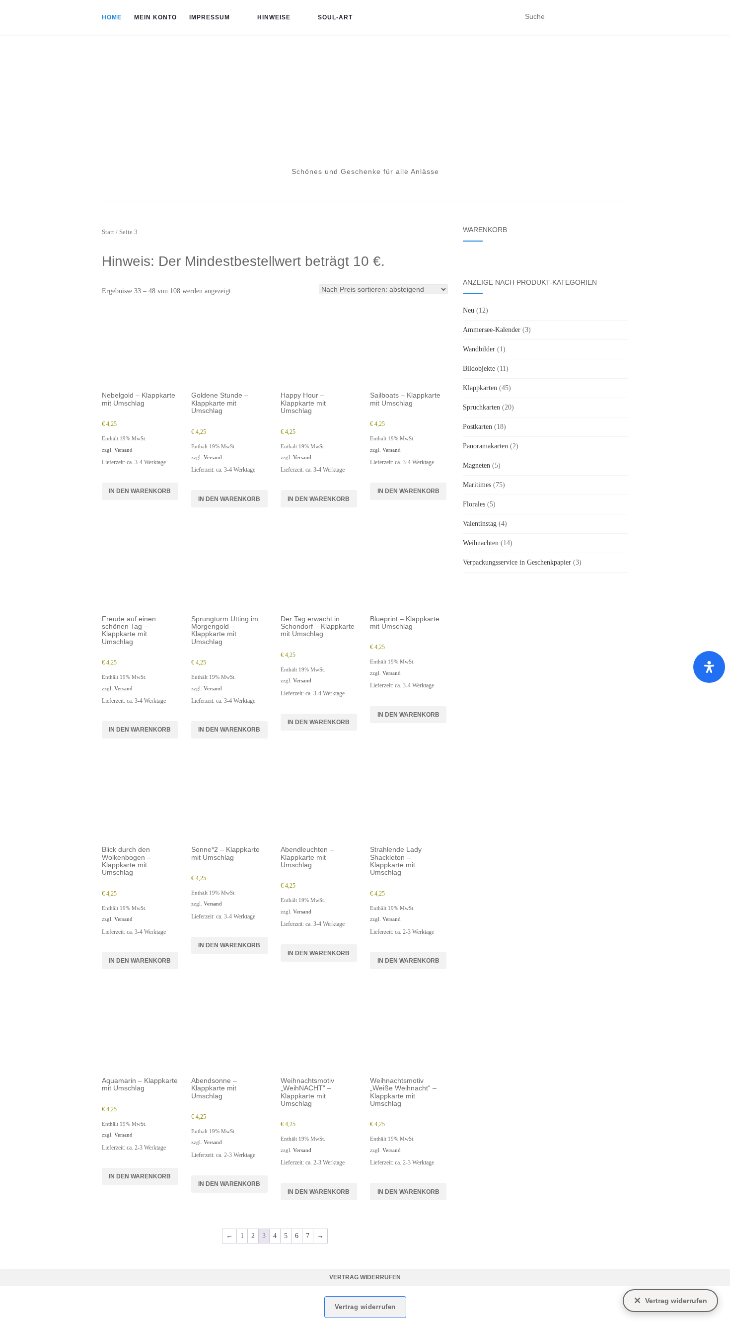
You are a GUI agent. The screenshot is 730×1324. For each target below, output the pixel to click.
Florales (474, 504)
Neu (468, 310)
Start (108, 232)
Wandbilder (479, 349)
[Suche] (622, 16)
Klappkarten (480, 388)
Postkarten (477, 426)
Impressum (209, 17)
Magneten (476, 465)
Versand (123, 450)
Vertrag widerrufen (365, 1277)
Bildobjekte (479, 368)
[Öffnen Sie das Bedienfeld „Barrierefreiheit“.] (709, 667)
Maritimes (477, 485)
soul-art (335, 17)
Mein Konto (155, 17)
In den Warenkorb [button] (140, 491)
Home (112, 17)
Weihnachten (481, 543)
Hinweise (274, 17)
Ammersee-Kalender (491, 329)
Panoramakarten (485, 446)
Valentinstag (480, 523)
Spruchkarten (481, 407)
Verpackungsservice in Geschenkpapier (517, 562)
